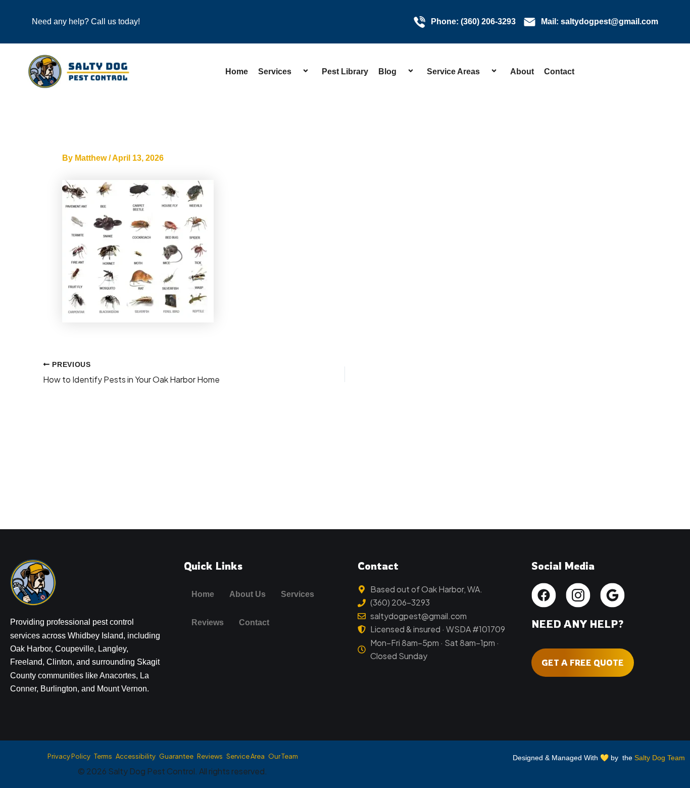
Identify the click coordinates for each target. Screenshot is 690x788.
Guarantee (176, 756)
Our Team (283, 756)
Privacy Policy (68, 756)
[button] (295, 71)
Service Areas (453, 71)
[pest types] (138, 250)
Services (274, 71)
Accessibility (136, 756)
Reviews (207, 622)
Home (236, 71)
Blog (387, 71)
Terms (103, 756)
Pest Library (345, 71)
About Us (247, 594)
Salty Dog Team (659, 758)
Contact (559, 71)
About (522, 71)
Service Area (245, 756)
